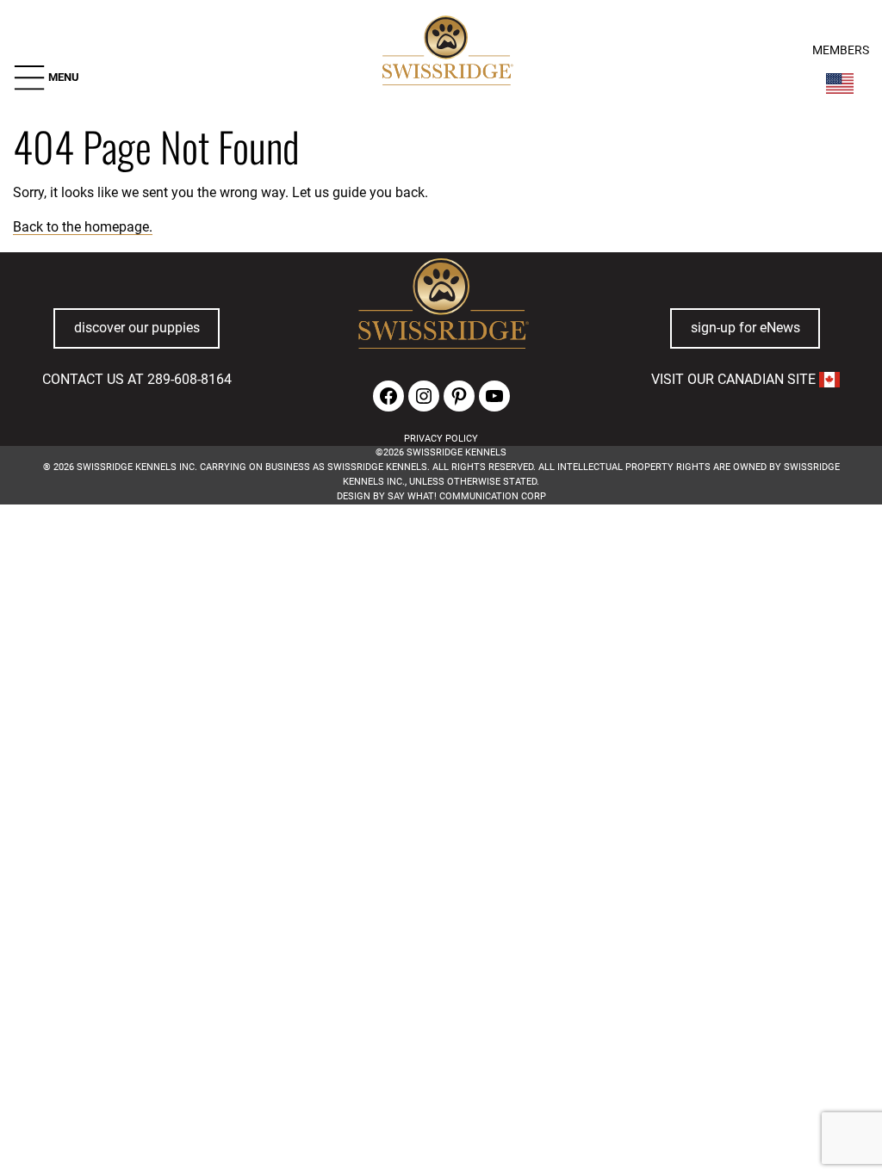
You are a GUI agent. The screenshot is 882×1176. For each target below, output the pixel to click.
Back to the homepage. (82, 227)
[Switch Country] (840, 83)
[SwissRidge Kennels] (446, 52)
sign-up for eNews (745, 327)
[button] (46, 77)
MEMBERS (840, 50)
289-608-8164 (189, 379)
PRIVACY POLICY (441, 438)
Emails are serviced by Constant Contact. (549, 656)
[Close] (645, 563)
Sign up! (612, 614)
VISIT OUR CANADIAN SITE (735, 379)
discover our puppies (137, 327)
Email (236, 587)
